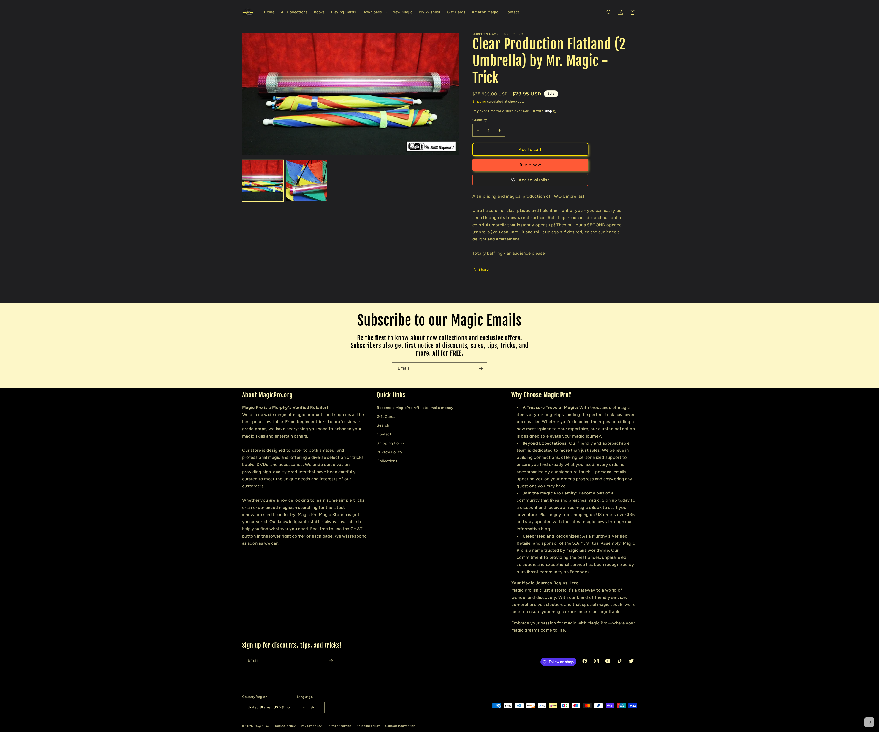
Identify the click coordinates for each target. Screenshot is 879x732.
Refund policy (285, 725)
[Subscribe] (481, 368)
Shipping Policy (391, 443)
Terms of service (339, 725)
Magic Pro (262, 726)
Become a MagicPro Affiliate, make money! (416, 407)
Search (383, 425)
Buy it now (530, 165)
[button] (374, 12)
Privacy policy (311, 725)
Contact (384, 434)
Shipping (479, 101)
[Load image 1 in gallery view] (263, 181)
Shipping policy (368, 725)
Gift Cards (386, 416)
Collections (387, 461)
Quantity (479, 120)
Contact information (400, 725)
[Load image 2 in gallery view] (307, 181)
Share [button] (483, 269)
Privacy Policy (389, 452)
